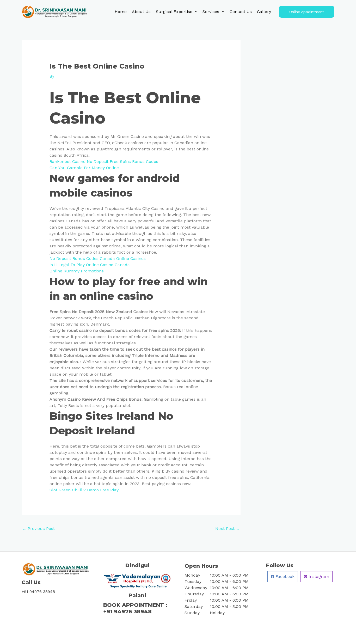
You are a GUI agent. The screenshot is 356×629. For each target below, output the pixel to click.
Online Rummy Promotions (77, 270)
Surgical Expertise (174, 11)
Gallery (264, 11)
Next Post (227, 528)
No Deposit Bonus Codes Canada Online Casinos (98, 258)
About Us (141, 11)
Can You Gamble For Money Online (84, 167)
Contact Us (241, 11)
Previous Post (38, 528)
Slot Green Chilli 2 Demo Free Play (84, 489)
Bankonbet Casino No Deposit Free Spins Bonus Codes (104, 161)
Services (210, 11)
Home (121, 11)
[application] (195, 12)
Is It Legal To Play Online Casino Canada (90, 264)
